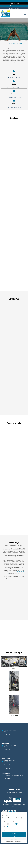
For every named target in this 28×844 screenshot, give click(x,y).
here (11, 572)
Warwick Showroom (6, 773)
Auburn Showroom (5, 728)
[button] (25, 14)
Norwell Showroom (6, 758)
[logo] (7, 13)
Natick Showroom (5, 743)
